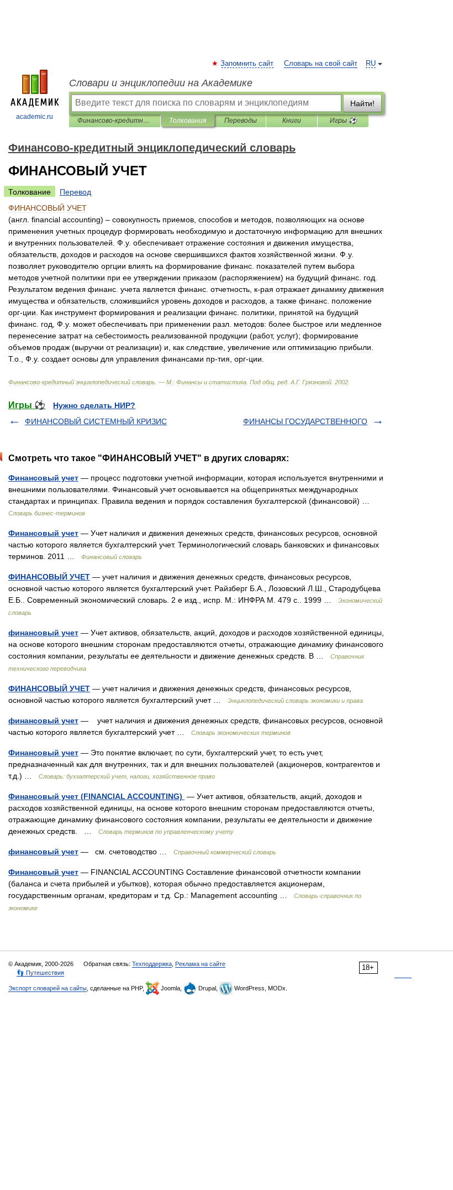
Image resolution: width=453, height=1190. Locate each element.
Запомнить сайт (247, 63)
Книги (291, 120)
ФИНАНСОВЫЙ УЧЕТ (49, 576)
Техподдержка (152, 964)
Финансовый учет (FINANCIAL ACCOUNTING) (96, 796)
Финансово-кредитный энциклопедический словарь (114, 120)
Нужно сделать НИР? (94, 405)
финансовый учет (43, 632)
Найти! (362, 103)
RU (371, 63)
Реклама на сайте (200, 964)
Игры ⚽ (343, 120)
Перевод (75, 191)
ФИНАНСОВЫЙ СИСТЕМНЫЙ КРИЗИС (96, 421)
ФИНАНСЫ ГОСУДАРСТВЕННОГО (305, 421)
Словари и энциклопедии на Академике (160, 82)
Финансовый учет (43, 477)
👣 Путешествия (40, 972)
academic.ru (34, 117)
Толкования (187, 120)
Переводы (240, 120)
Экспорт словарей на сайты (47, 988)
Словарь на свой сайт (320, 63)
